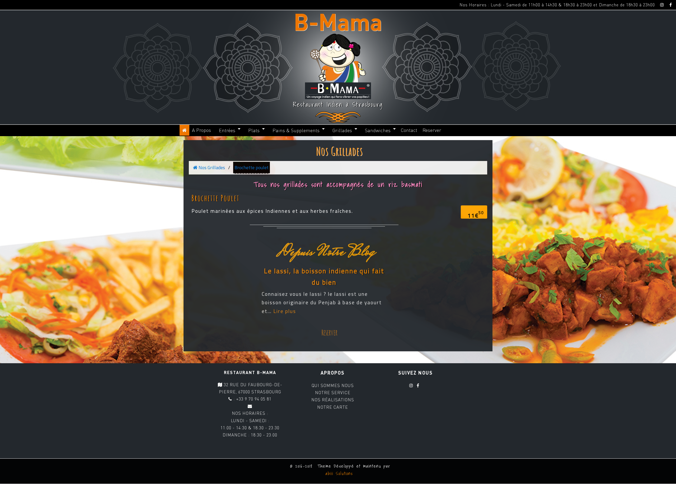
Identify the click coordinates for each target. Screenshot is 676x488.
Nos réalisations (332, 399)
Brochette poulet (251, 167)
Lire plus (284, 311)
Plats (254, 130)
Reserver (431, 130)
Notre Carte (332, 407)
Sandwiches (378, 130)
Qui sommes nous (333, 385)
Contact (409, 130)
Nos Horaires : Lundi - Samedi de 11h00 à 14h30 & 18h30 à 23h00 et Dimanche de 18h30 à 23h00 (557, 4)
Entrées (227, 130)
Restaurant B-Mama (250, 372)
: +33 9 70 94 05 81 (251, 399)
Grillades (342, 130)
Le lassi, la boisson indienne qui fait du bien (324, 277)
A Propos (201, 130)
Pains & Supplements (296, 130)
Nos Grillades (339, 151)
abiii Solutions (338, 473)
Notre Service (332, 392)
